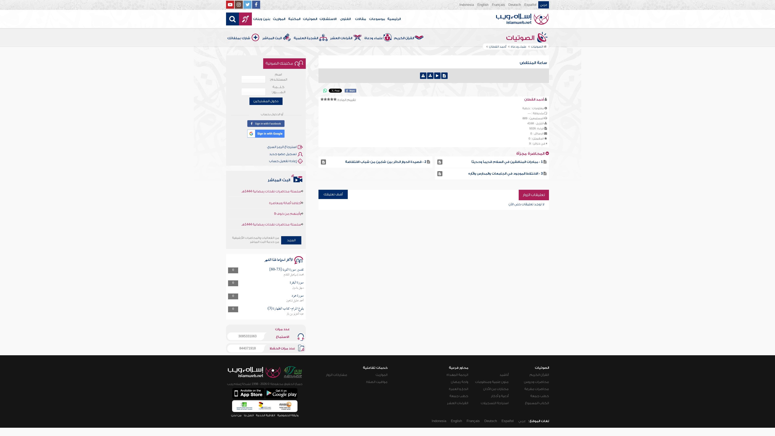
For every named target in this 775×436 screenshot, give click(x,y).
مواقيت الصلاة (377, 382)
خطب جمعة (539, 396)
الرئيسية (394, 19)
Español (530, 5)
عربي (543, 5)
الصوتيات (310, 19)
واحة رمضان (459, 382)
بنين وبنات (261, 19)
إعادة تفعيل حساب (283, 161)
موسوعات (377, 19)
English (482, 5)
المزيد (291, 240)
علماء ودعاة (373, 38)
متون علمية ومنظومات (492, 382)
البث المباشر (272, 38)
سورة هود (298, 296)
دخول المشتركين (266, 101)
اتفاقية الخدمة (265, 415)
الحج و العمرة (458, 389)
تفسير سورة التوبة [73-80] (286, 270)
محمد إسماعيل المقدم (294, 274)
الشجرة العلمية (306, 38)
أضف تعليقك (333, 194)
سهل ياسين (298, 288)
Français (498, 5)
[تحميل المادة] (430, 75)
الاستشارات (327, 19)
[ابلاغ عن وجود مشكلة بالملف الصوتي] (423, 75)
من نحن (236, 415)
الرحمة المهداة (457, 375)
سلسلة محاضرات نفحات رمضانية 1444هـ (271, 213)
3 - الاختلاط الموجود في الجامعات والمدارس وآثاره (505, 173)
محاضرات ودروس (536, 382)
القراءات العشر (341, 38)
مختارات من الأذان (496, 389)
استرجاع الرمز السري (282, 147)
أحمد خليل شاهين (295, 301)
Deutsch (514, 5)
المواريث (279, 19)
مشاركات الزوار (336, 375)
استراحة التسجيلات (495, 403)
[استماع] (437, 75)
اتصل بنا (249, 415)
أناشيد (504, 375)
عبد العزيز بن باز (295, 314)
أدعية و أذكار (500, 396)
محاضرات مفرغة (536, 389)
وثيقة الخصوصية (287, 415)
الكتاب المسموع (537, 403)
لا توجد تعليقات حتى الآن (526, 204)
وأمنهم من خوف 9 (287, 203)
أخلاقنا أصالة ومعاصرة (285, 192)
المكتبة (294, 19)
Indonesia (466, 5)
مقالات (360, 19)
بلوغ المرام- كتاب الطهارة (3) (286, 309)
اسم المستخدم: (278, 77)
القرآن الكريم (404, 38)
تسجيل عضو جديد (283, 154)
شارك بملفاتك (238, 38)
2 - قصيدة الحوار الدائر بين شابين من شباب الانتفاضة (385, 162)
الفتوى (345, 19)
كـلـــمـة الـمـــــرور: (278, 89)
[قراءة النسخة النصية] (444, 75)
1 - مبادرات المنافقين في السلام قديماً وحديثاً (507, 162)
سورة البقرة (297, 283)
